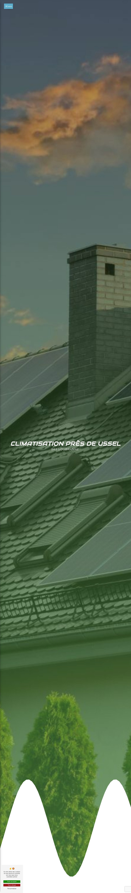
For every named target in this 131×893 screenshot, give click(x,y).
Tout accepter (12, 881)
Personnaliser (11, 888)
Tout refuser (12, 885)
